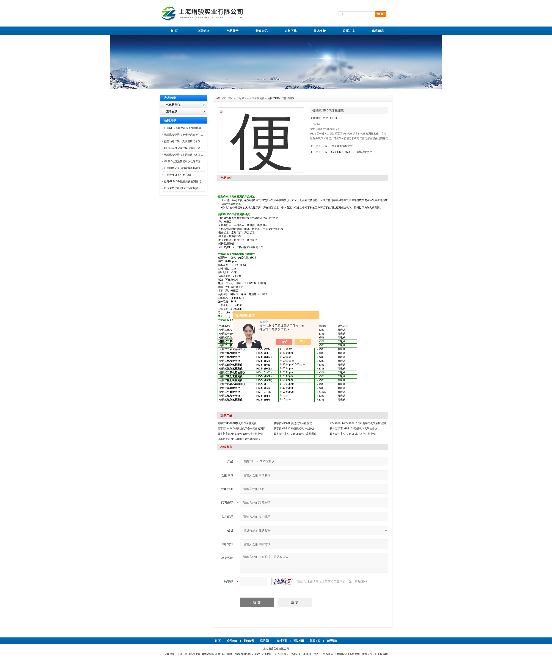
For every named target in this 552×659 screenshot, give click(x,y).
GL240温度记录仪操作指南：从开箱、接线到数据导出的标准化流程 (203, 148)
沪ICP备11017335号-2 (275, 654)
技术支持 (320, 31)
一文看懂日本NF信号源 (177, 174)
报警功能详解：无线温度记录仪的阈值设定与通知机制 (195, 141)
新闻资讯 (262, 31)
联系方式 (349, 31)
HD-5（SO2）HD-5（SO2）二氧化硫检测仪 (346, 151)
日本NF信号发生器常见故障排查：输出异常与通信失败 (195, 128)
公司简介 (203, 31)
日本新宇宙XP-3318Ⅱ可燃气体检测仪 (239, 438)
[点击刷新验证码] (282, 581)
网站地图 (298, 640)
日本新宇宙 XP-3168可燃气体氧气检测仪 (353, 428)
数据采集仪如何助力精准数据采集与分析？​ (188, 188)
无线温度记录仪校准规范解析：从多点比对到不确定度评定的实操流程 (204, 134)
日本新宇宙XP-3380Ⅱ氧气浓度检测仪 (295, 433)
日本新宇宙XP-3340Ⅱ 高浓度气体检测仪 (353, 433)
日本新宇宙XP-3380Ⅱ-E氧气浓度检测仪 (240, 433)
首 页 (174, 31)
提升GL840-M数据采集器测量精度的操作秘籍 (190, 181)
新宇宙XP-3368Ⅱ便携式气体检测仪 (294, 428)
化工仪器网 (381, 654)
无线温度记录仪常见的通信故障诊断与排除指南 (191, 154)
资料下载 (291, 31)
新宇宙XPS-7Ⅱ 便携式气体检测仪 (293, 423)
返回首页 (315, 640)
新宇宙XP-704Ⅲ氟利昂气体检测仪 (237, 423)
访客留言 (378, 31)
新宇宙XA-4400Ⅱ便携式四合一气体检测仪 (241, 428)
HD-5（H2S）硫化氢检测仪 (337, 145)
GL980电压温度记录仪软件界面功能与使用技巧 (191, 161)
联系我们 (265, 640)
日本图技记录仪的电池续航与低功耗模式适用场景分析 (195, 168)
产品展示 (232, 31)
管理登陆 (332, 640)
